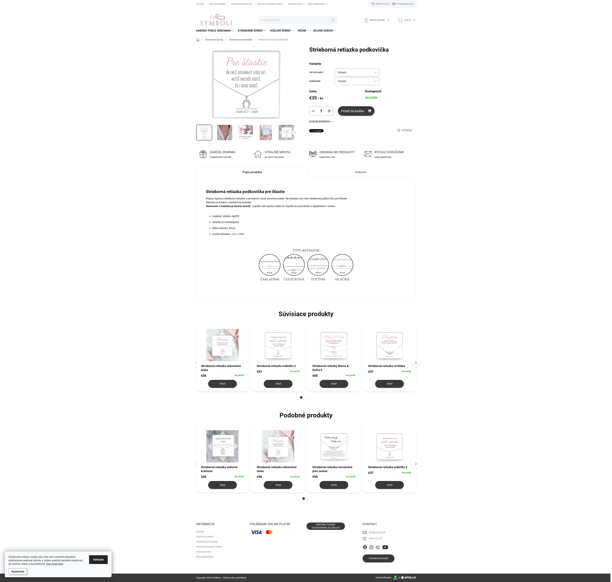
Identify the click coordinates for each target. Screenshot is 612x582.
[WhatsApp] (377, 546)
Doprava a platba (217, 4)
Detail (222, 383)
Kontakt (200, 4)
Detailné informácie (319, 121)
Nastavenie (17, 571)
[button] (301, 397)
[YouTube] (385, 546)
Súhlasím (98, 559)
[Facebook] (365, 546)
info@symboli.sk (377, 532)
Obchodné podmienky (241, 4)
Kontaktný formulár (378, 558)
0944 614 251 (376, 538)
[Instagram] (371, 546)
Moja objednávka (316, 4)
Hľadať (332, 20)
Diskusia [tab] (360, 172)
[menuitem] (215, 31)
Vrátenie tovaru (295, 4)
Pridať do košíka (352, 111)
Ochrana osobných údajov (270, 4)
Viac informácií (54, 563)
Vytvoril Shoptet (383, 577)
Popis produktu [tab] (252, 172)
